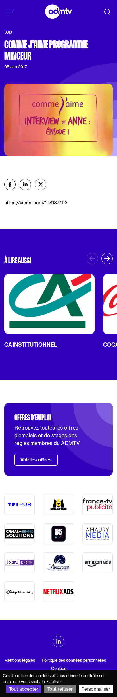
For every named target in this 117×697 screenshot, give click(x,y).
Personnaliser (96, 689)
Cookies (58, 668)
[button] (107, 258)
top (8, 31)
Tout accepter (23, 689)
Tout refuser (60, 689)
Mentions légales (19, 660)
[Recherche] (107, 11)
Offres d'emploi (32, 417)
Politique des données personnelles (74, 660)
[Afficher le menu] (8, 12)
